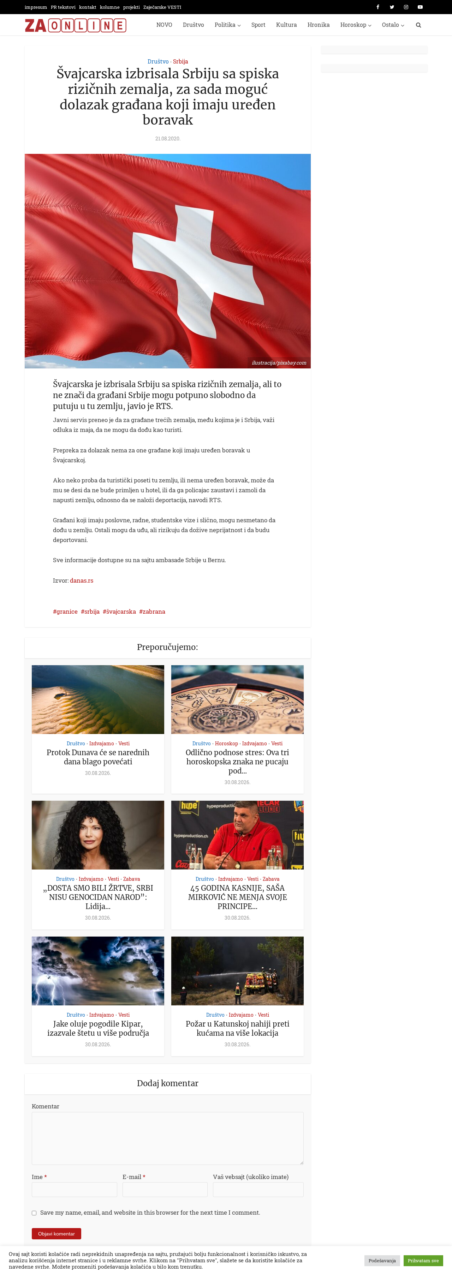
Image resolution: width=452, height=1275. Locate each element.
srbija (92, 611)
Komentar (45, 1106)
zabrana (154, 611)
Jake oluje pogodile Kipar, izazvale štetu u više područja (98, 1029)
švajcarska (121, 611)
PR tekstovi (63, 7)
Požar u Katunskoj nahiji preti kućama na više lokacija (238, 1029)
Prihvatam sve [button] (423, 1260)
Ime (39, 1177)
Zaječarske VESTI (162, 7)
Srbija (180, 61)
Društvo (193, 24)
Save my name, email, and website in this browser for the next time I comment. (150, 1212)
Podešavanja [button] (382, 1260)
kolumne (110, 7)
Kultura (286, 24)
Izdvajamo (101, 743)
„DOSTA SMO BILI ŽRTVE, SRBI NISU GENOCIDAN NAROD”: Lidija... (98, 897)
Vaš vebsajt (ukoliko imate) (251, 1177)
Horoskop (353, 24)
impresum (36, 7)
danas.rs (81, 580)
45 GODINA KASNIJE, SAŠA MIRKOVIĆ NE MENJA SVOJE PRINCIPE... (237, 897)
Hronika (319, 24)
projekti (131, 7)
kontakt (87, 7)
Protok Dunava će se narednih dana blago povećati (98, 757)
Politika (225, 24)
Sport (258, 24)
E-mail (134, 1177)
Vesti (124, 743)
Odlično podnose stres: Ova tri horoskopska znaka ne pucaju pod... (237, 761)
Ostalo (390, 24)
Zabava (131, 879)
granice (67, 611)
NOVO (164, 24)
